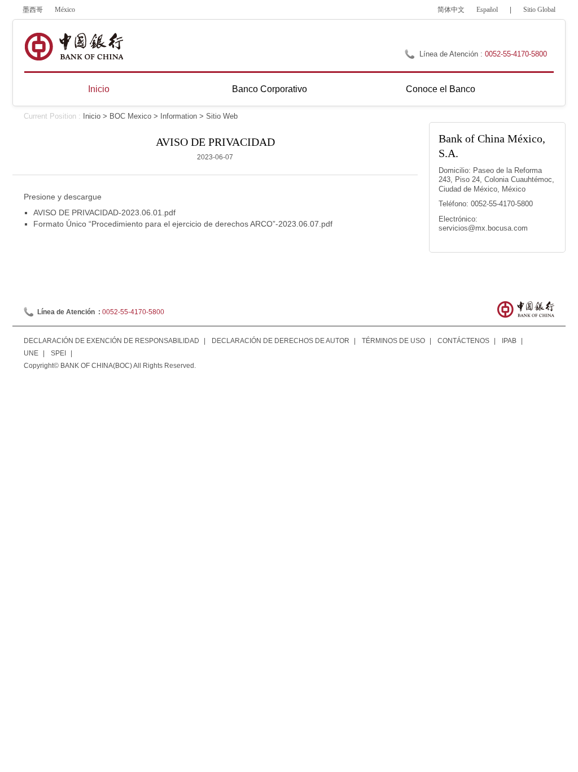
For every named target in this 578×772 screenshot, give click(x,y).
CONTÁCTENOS (463, 341)
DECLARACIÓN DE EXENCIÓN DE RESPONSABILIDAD (111, 341)
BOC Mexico (130, 116)
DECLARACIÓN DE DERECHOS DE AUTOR (280, 341)
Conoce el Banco (440, 89)
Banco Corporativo (269, 89)
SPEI (58, 353)
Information (178, 116)
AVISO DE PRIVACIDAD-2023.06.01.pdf (104, 212)
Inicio (99, 89)
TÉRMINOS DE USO (393, 341)
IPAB (509, 341)
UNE (31, 353)
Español (487, 10)
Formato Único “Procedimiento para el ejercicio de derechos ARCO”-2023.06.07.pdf (182, 223)
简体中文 (451, 10)
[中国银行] (73, 46)
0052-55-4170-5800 (516, 54)
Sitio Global (539, 10)
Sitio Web (222, 116)
